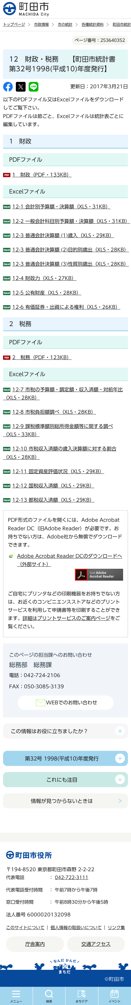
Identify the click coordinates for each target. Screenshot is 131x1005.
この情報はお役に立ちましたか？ (49, 731)
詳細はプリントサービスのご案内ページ (66, 618)
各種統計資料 (93, 24)
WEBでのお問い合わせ (71, 702)
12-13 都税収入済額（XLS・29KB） (53, 499)
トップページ (14, 24)
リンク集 (116, 928)
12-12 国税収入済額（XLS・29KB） (53, 485)
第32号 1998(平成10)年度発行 (62, 758)
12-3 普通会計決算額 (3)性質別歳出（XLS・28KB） (70, 263)
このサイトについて (25, 928)
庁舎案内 (35, 944)
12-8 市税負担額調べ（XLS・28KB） (54, 412)
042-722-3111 (71, 877)
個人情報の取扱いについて (76, 928)
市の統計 (65, 24)
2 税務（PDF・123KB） (42, 357)
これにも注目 (61, 779)
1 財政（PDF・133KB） (42, 174)
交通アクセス (96, 944)
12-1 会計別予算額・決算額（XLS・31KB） (61, 206)
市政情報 (41, 24)
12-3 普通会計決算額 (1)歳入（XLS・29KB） (63, 235)
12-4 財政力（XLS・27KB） (44, 278)
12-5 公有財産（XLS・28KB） (46, 292)
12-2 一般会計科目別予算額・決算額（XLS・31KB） (71, 221)
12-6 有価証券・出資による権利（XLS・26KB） (66, 307)
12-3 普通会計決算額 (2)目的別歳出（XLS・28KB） (70, 249)
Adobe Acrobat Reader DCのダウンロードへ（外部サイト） (69, 560)
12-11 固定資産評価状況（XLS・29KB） (58, 471)
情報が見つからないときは (62, 801)
